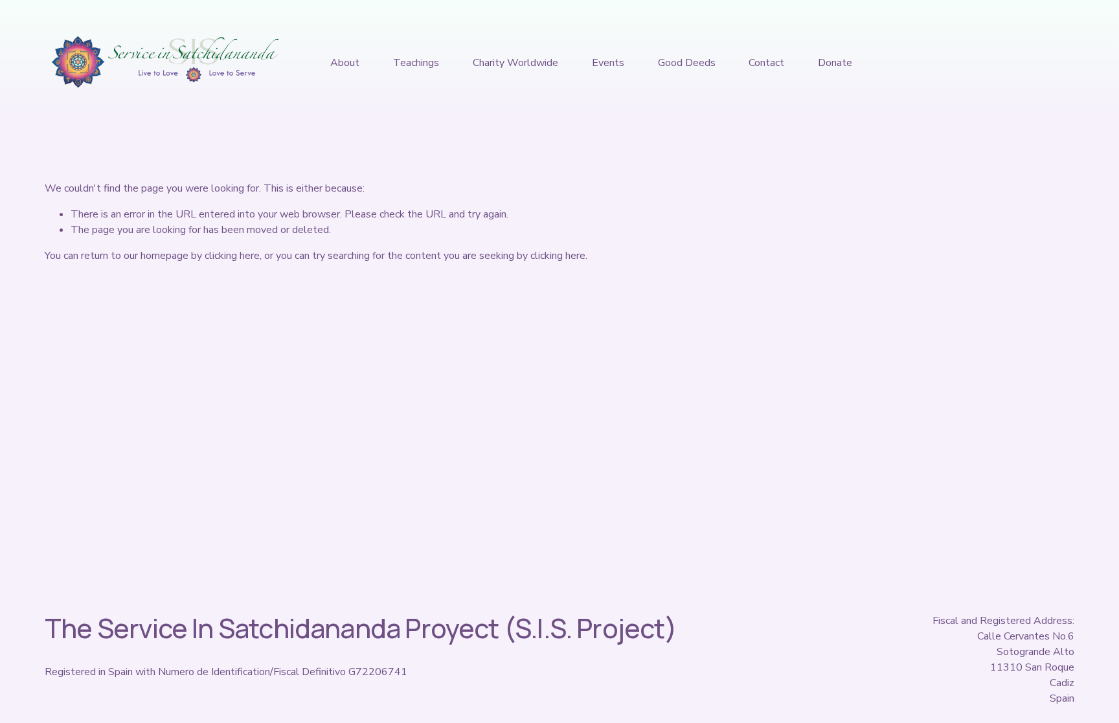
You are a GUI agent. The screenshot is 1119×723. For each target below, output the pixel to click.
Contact (766, 63)
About (344, 63)
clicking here (232, 256)
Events (608, 63)
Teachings (416, 63)
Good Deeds (687, 63)
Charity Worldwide (515, 63)
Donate (835, 63)
